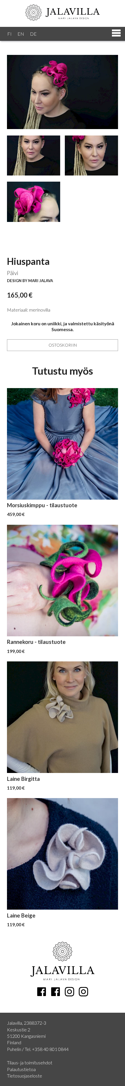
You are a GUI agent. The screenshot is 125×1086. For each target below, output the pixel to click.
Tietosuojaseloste (24, 1075)
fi (9, 34)
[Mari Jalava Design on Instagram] (69, 992)
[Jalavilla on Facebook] (56, 992)
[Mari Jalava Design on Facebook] (42, 992)
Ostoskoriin (63, 345)
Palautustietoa (21, 1069)
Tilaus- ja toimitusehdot (29, 1062)
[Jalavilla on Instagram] (83, 992)
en (20, 34)
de (33, 34)
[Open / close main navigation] (62, 34)
